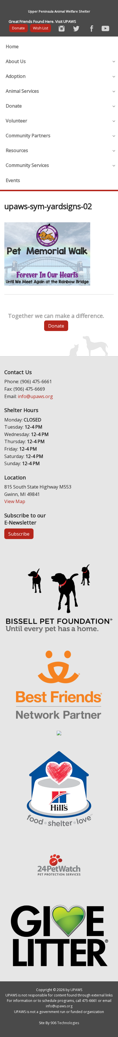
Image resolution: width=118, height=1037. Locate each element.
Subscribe (19, 534)
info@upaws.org (35, 396)
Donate (18, 28)
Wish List (40, 28)
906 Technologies (64, 1022)
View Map (14, 501)
